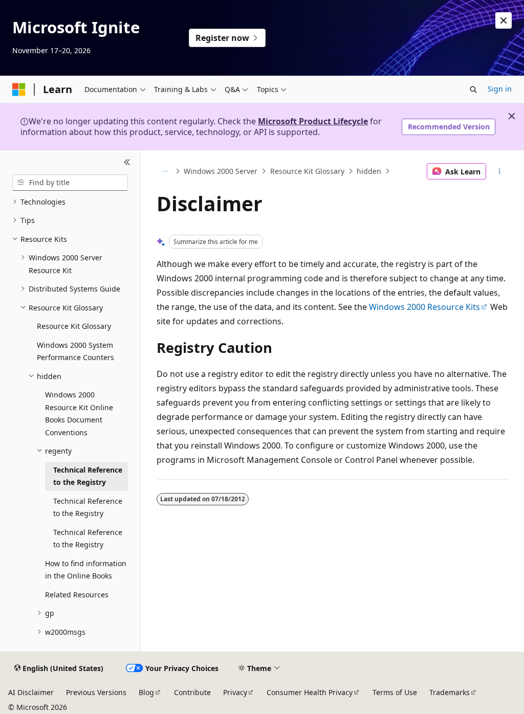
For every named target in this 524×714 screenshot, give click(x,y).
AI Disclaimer (31, 692)
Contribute (192, 692)
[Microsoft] (19, 89)
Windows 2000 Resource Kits (424, 307)
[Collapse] (127, 162)
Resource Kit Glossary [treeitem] (74, 326)
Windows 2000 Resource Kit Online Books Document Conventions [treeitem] (79, 413)
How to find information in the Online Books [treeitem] (85, 570)
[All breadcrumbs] (165, 171)
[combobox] (70, 182)
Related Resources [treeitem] (76, 594)
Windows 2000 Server (220, 171)
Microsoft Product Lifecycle (313, 121)
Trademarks (449, 692)
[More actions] (499, 171)
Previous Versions (96, 692)
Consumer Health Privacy (310, 692)
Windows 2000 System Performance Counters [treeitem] (75, 351)
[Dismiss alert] (503, 20)
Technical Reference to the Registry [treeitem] (87, 476)
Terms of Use (395, 692)
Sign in (500, 89)
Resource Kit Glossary (307, 171)
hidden (369, 171)
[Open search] (473, 89)
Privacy (235, 692)
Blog (146, 692)
